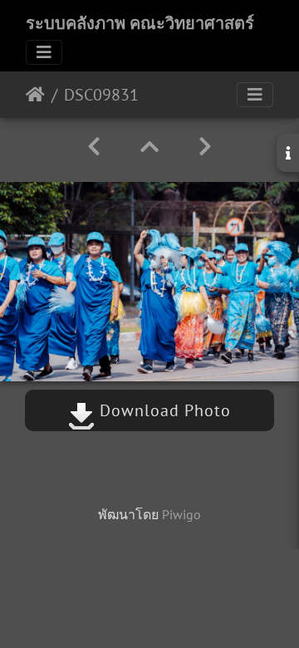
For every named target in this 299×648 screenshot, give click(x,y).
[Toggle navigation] (44, 52)
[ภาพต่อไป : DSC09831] (205, 146)
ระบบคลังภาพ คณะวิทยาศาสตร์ (140, 23)
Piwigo (181, 514)
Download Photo (163, 410)
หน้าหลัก (35, 94)
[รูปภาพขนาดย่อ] (149, 146)
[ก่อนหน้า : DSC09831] (93, 146)
